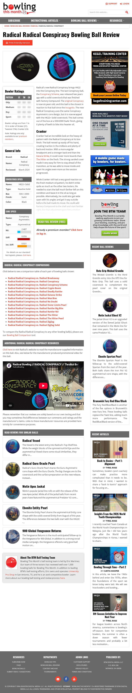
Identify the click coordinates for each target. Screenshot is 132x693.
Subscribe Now (18, 662)
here (62, 578)
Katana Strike (42, 156)
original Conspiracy (74, 100)
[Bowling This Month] (19, 12)
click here (26, 255)
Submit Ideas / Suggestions (18, 672)
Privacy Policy (82, 668)
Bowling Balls (18, 668)
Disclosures (81, 665)
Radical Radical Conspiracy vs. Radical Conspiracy (33, 281)
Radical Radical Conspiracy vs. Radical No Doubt (32, 301)
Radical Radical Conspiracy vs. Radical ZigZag (31, 321)
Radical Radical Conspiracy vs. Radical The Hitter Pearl (36, 318)
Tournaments (50, 672)
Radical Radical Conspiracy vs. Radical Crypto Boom (34, 288)
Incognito (70, 107)
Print (19, 42)
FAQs (19, 665)
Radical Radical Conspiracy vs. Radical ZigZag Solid (34, 325)
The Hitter (41, 159)
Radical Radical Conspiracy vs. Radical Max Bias (32, 298)
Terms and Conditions (82, 672)
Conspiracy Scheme (49, 94)
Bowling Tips (50, 662)
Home (6, 26)
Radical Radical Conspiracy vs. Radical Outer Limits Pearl (37, 305)
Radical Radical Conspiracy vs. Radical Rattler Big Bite (35, 308)
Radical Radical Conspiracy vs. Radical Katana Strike (35, 294)
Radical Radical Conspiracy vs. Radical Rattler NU (33, 311)
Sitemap (66, 686)
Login (126, 3)
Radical (34, 26)
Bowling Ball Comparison (19, 335)
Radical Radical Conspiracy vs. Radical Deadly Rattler (35, 291)
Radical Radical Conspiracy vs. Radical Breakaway (33, 278)
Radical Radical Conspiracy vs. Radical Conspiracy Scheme (37, 284)
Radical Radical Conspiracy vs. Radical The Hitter (33, 315)
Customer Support (82, 662)
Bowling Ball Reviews (20, 26)
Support (112, 3)
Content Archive (50, 668)
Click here (7, 349)
